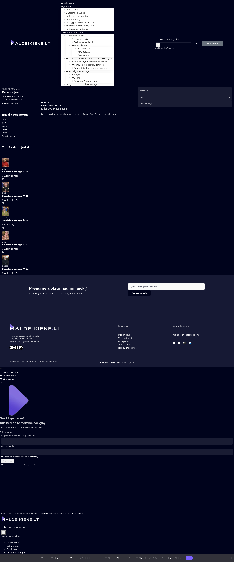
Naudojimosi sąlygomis (51, 513)
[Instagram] (184, 343)
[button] (212, 43)
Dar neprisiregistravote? (19, 465)
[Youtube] (179, 343)
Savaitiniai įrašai (10, 176)
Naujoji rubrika (8, 136)
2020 (4, 120)
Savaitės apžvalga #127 (15, 244)
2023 (4, 129)
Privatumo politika (75, 513)
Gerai (189, 558)
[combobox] (185, 90)
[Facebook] (174, 343)
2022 (4, 126)
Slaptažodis (7, 446)
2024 (4, 133)
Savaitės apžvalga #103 (15, 269)
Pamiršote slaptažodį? (28, 457)
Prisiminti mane (10, 457)
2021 (4, 123)
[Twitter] (190, 343)
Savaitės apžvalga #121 (15, 171)
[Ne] (230, 558)
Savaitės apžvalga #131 (15, 220)
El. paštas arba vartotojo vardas (18, 435)
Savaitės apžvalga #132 (15, 196)
